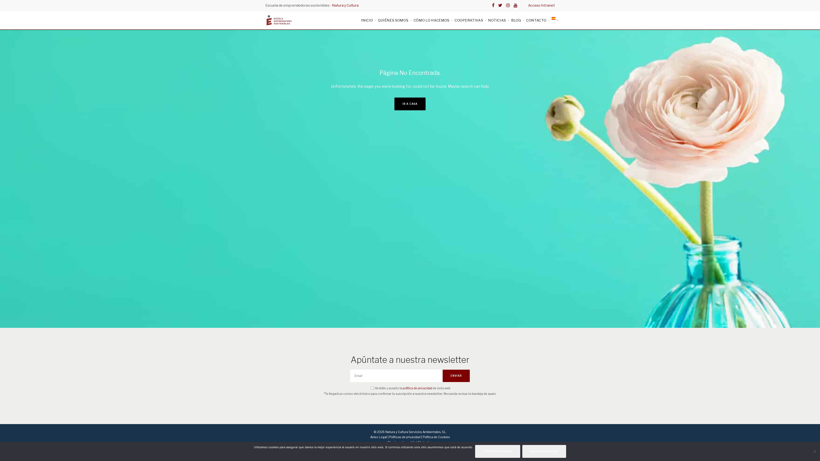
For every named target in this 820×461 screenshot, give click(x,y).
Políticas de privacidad (404, 437)
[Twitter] (500, 5)
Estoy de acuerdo (497, 451)
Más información (544, 451)
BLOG (516, 20)
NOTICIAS (497, 20)
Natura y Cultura (345, 5)
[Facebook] (493, 5)
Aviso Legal (379, 437)
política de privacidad (417, 388)
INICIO (367, 20)
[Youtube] (515, 5)
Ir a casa (410, 103)
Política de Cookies (436, 437)
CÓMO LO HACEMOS (432, 20)
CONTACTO (536, 20)
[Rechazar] (815, 451)
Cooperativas (469, 20)
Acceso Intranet (541, 5)
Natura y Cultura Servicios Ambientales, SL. (416, 432)
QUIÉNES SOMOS (393, 20)
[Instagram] (508, 5)
